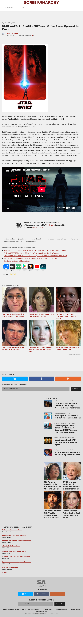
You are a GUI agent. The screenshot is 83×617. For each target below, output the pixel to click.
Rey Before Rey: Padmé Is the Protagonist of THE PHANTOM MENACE (31, 258)
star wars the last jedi (13, 242)
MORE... (5, 572)
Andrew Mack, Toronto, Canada (14, 535)
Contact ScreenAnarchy (30, 609)
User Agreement (61, 609)
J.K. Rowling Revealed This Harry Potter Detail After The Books (52, 485)
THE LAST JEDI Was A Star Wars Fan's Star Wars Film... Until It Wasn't (31, 253)
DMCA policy (37, 227)
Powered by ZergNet (75, 354)
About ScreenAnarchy (11, 609)
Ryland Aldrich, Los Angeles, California (16, 562)
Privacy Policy (47, 609)
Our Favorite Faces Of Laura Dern (17, 261)
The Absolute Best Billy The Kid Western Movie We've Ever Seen (52, 514)
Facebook (42, 594)
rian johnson (62, 239)
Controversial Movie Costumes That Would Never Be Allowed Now (40, 349)
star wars (74, 239)
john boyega (23, 239)
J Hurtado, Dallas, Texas (11, 546)
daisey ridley (9, 239)
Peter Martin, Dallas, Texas (12, 530)
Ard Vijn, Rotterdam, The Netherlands (16, 541)
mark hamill (36, 239)
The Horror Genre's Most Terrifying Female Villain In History (66, 316)
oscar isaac (49, 239)
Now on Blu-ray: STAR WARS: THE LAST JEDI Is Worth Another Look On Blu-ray (35, 255)
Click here (50, 225)
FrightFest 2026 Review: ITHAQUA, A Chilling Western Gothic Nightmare (67, 405)
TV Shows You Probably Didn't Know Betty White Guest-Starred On (71, 485)
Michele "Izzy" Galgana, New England (16, 556)
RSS (58, 594)
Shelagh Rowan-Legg (10, 567)
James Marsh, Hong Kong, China (14, 551)
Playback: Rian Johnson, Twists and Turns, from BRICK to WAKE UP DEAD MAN (35, 250)
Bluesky (27, 594)
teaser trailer (31, 242)
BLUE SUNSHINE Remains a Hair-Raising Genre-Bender (67, 453)
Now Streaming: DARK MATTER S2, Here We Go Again (65, 442)
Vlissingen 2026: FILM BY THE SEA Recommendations (67, 416)
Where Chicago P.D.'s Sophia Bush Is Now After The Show (72, 514)
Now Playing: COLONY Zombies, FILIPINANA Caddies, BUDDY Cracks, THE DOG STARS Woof (65, 429)
